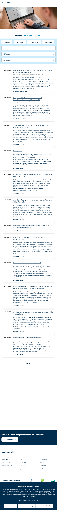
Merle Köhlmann (38, 74)
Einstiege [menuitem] (23, 465)
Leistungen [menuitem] (4, 459)
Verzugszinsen (17, 151)
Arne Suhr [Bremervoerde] (23, 74)
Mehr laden (28, 363)
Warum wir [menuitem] (23, 462)
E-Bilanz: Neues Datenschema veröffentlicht (27, 263)
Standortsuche (9, 439)
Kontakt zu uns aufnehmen (10, 480)
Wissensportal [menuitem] (43, 459)
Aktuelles (7, 42)
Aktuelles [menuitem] (42, 462)
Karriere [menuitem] (22, 459)
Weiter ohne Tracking (26, 506)
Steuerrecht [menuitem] (42, 465)
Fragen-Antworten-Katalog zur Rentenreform (27, 337)
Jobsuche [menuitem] (23, 469)
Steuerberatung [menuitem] (5, 462)
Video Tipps (48, 42)
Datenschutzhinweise (44, 506)
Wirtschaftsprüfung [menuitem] (6, 465)
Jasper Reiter (19, 102)
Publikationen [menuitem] (43, 469)
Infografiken (19, 42)
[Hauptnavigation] (55, 3)
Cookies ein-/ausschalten (27, 500)
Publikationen (34, 42)
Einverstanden (10, 506)
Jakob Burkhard (30, 102)
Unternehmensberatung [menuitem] (8, 469)
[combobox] (28, 54)
